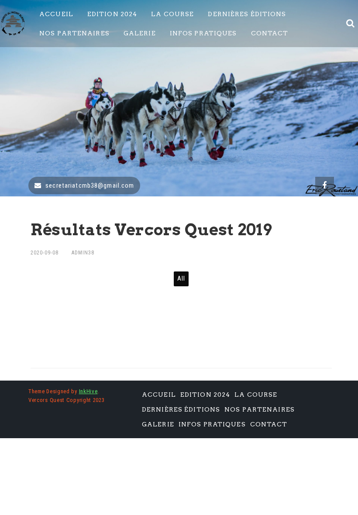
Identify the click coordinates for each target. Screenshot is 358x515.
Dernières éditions (247, 13)
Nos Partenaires (74, 33)
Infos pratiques (203, 33)
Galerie (140, 33)
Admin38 (83, 253)
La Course (172, 13)
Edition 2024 (112, 13)
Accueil (56, 13)
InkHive (88, 391)
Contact (270, 33)
